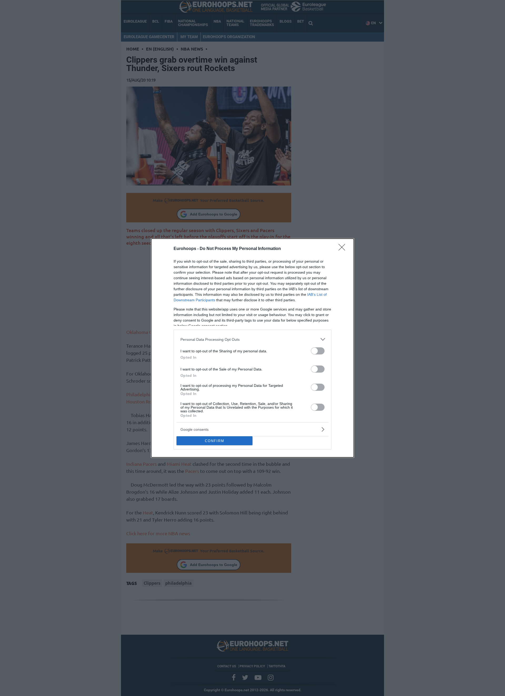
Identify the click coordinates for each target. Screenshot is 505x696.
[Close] (344, 249)
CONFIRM (214, 441)
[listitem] (252, 339)
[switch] (318, 350)
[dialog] (252, 348)
